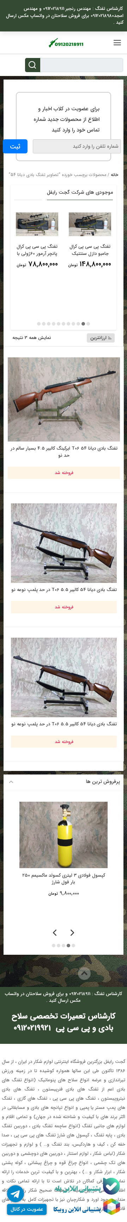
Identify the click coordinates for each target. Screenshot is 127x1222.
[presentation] (72, 933)
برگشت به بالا (57, 973)
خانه (114, 174)
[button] (88, 323)
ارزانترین (98, 337)
